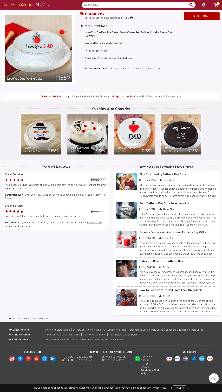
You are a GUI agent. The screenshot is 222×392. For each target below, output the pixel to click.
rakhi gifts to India (121, 96)
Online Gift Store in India (57, 329)
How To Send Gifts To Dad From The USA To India (170, 290)
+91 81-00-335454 (147, 359)
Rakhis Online (52, 334)
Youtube (36, 358)
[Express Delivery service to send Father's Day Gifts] (126, 247)
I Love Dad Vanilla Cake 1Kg (126, 150)
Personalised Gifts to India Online (146, 329)
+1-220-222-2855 (83, 356)
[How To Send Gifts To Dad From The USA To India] (126, 305)
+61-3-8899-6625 (83, 360)
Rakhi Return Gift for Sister (123, 334)
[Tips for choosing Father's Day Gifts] (126, 189)
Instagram (12, 358)
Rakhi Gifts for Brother (94, 334)
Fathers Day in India (96, 68)
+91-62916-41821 (115, 360)
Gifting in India (18, 339)
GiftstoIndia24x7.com (31, 5)
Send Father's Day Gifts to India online (164, 203)
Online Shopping (19, 329)
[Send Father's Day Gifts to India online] (126, 218)
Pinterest (28, 358)
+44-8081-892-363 (116, 356)
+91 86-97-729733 (147, 365)
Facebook (20, 358)
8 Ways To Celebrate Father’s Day (161, 261)
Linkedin (53, 358)
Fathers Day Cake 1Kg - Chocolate (172, 150)
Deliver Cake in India (82, 339)
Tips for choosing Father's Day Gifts (162, 174)
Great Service (14, 174)
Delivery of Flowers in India (87, 329)
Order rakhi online (51, 96)
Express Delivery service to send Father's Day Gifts (172, 232)
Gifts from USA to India (57, 339)
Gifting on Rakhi (19, 334)
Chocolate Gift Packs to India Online (184, 329)
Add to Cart (201, 16)
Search (191, 5)
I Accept (179, 387)
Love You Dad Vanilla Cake (24, 78)
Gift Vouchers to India (114, 329)
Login (203, 5)
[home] (10, 318)
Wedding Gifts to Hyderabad (109, 339)
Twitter (44, 358)
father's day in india (81, 194)
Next (202, 134)
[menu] (5, 5)
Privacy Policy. (159, 387)
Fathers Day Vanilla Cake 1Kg (31, 150)
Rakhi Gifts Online (71, 334)
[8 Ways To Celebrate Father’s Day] (126, 276)
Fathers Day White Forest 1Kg (79, 150)
